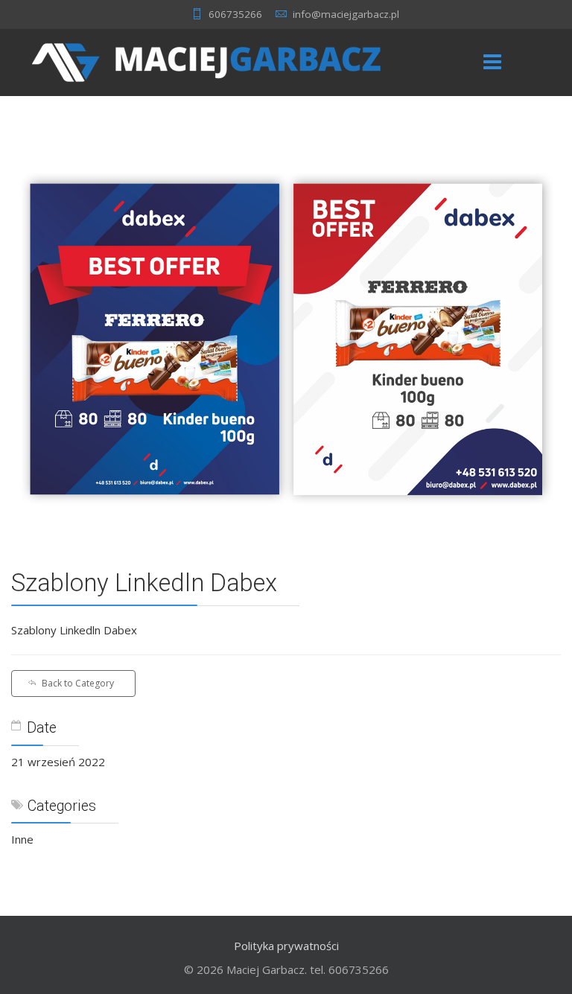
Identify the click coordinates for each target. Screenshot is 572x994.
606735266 (235, 14)
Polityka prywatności (286, 945)
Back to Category (78, 683)
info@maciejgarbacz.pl (346, 14)
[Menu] (492, 62)
